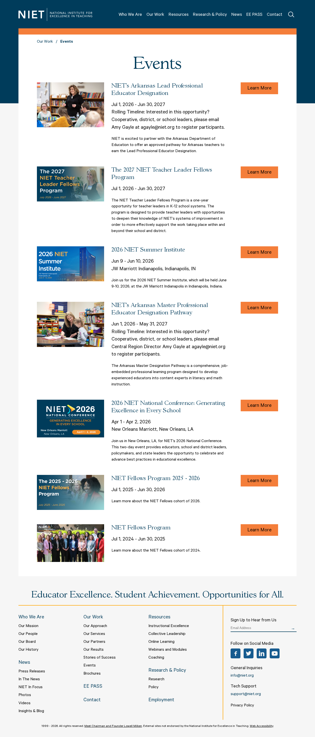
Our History (28, 650)
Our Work (155, 15)
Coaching (156, 658)
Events (89, 666)
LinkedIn (262, 653)
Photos (24, 695)
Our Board (27, 642)
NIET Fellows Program (141, 528)
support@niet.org (246, 694)
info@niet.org (242, 676)
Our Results (93, 650)
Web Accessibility (261, 726)
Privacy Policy (242, 705)
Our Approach (95, 626)
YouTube (275, 653)
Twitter (248, 653)
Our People (28, 634)
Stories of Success (99, 658)
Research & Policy (210, 15)
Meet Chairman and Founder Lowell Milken (113, 726)
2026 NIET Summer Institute (148, 250)
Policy (153, 687)
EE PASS (254, 15)
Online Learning (161, 642)
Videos (24, 703)
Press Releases (31, 671)
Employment (161, 700)
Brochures (92, 674)
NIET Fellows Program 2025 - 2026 (155, 478)
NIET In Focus (30, 687)
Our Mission (28, 626)
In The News (29, 679)
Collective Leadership (167, 634)
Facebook (235, 653)
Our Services (94, 634)
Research (156, 679)
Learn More (259, 88)
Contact (274, 15)
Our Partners (94, 642)
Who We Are (130, 15)
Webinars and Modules (167, 650)
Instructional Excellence (168, 626)
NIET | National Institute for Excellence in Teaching (55, 14)
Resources (179, 15)
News (236, 15)
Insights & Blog (31, 711)
